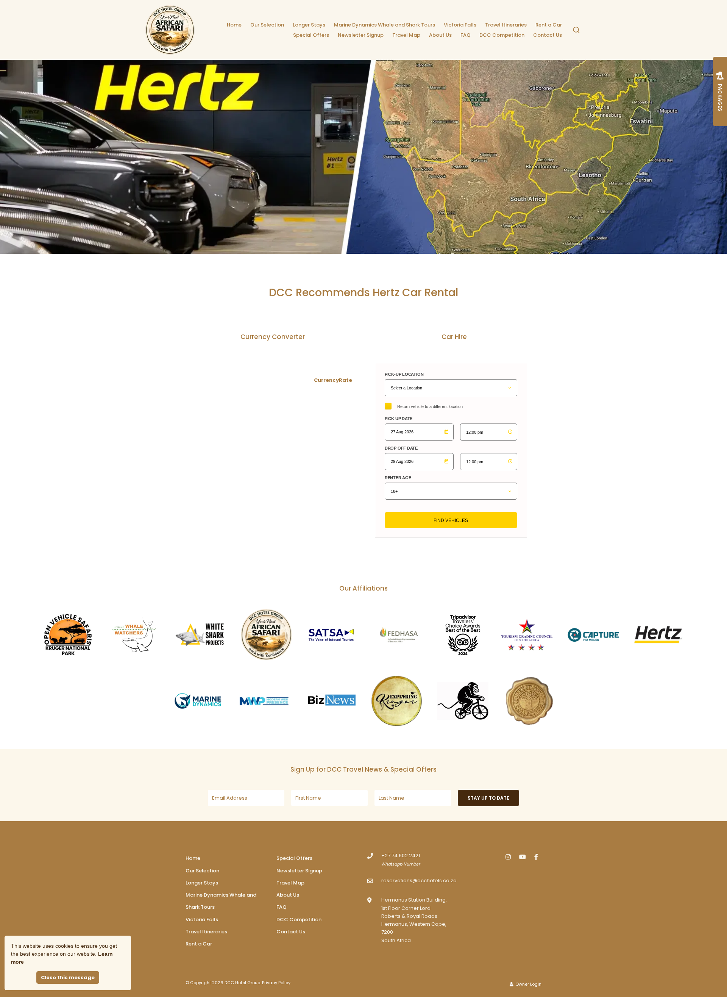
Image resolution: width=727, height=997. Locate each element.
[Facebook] (536, 857)
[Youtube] (522, 857)
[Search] (576, 30)
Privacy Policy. (276, 983)
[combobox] (576, 30)
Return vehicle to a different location (430, 406)
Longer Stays (309, 24)
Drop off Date (401, 448)
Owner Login (527, 984)
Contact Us (547, 35)
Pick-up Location (404, 374)
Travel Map (406, 35)
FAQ (465, 35)
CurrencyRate (333, 380)
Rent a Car (548, 24)
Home (234, 24)
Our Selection (267, 24)
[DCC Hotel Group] (170, 29)
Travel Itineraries (506, 24)
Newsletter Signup (361, 35)
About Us (440, 35)
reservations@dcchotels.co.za (419, 880)
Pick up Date (398, 418)
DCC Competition (501, 35)
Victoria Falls (460, 24)
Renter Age (398, 477)
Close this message (68, 977)
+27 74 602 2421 (400, 855)
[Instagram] (508, 857)
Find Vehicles (451, 520)
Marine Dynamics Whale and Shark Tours (384, 24)
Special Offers (311, 35)
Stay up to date (488, 798)
